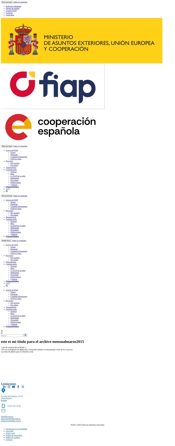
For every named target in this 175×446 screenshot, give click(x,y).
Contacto (9, 13)
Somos (13, 153)
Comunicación (11, 170)
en (2, 331)
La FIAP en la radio (17, 176)
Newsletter (14, 180)
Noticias (13, 172)
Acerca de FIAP (12, 150)
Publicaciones (15, 183)
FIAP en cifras (15, 159)
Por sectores (15, 163)
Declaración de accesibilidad (16, 429)
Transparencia (11, 168)
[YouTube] (13, 386)
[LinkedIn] (4, 386)
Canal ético (10, 15)
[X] (22, 386)
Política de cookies (13, 437)
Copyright (9, 431)
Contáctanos (8, 383)
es (1, 333)
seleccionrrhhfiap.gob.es (10, 419)
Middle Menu (6, 241)
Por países (14, 165)
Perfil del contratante (13, 6)
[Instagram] (9, 386)
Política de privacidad (14, 435)
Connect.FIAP (11, 11)
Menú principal (7, 2)
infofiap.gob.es (7, 417)
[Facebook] (18, 386)
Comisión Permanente (18, 157)
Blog (12, 174)
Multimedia (14, 178)
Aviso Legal (10, 433)
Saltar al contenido (20, 2)
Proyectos (9, 161)
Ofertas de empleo (12, 8)
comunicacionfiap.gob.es (11, 421)
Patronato (14, 155)
